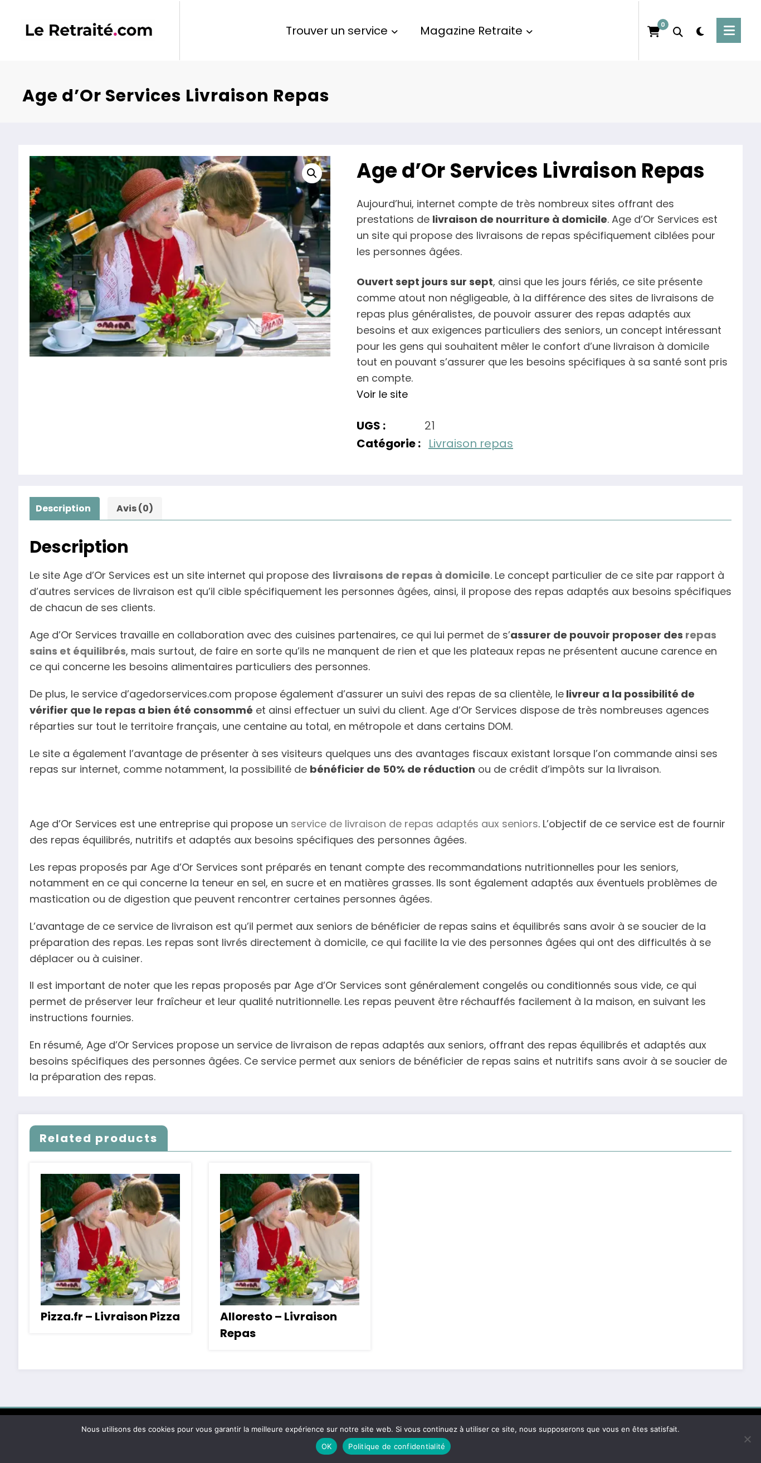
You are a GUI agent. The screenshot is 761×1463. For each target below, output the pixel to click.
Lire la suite (110, 1231)
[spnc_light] (700, 30)
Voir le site (382, 394)
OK (326, 1446)
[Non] (747, 1439)
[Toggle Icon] (728, 30)
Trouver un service (337, 30)
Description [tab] (63, 508)
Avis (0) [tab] (134, 508)
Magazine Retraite (471, 30)
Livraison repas (470, 443)
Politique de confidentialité (396, 1446)
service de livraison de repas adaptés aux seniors (414, 824)
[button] (312, 173)
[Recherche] (678, 31)
